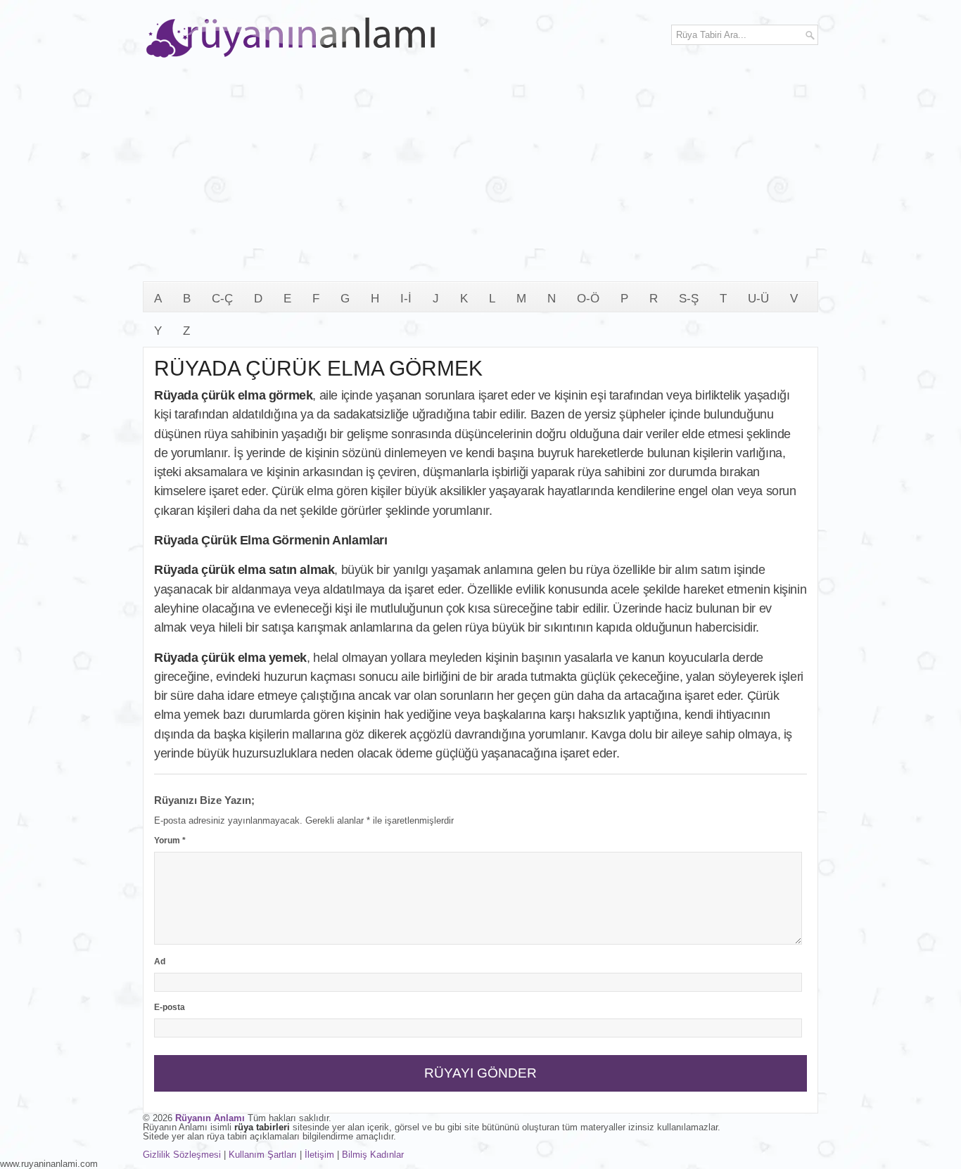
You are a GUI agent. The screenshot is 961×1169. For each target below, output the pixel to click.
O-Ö (588, 298)
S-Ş (689, 298)
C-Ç (222, 298)
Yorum (170, 840)
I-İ (406, 298)
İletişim (319, 1154)
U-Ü (758, 298)
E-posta (169, 1007)
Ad (159, 961)
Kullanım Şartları (263, 1154)
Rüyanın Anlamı (210, 1118)
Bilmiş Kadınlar (373, 1154)
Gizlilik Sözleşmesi (182, 1154)
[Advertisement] (480, 175)
